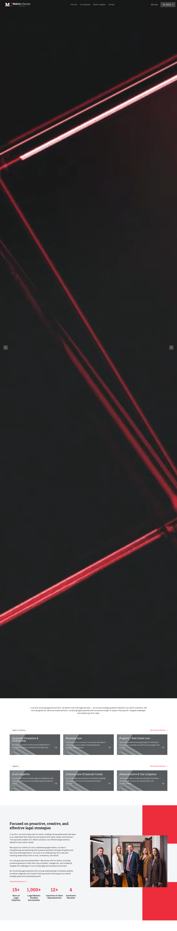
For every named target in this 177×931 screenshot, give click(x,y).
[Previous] (6, 347)
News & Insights (99, 4)
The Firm (73, 4)
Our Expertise (85, 4)
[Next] (171, 347)
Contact (111, 4)
